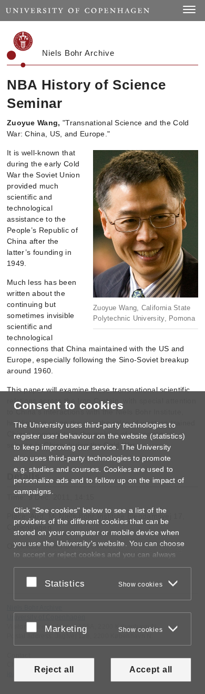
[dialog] (102, 542)
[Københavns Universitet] (20, 49)
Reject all (54, 669)
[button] (189, 9)
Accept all (150, 669)
